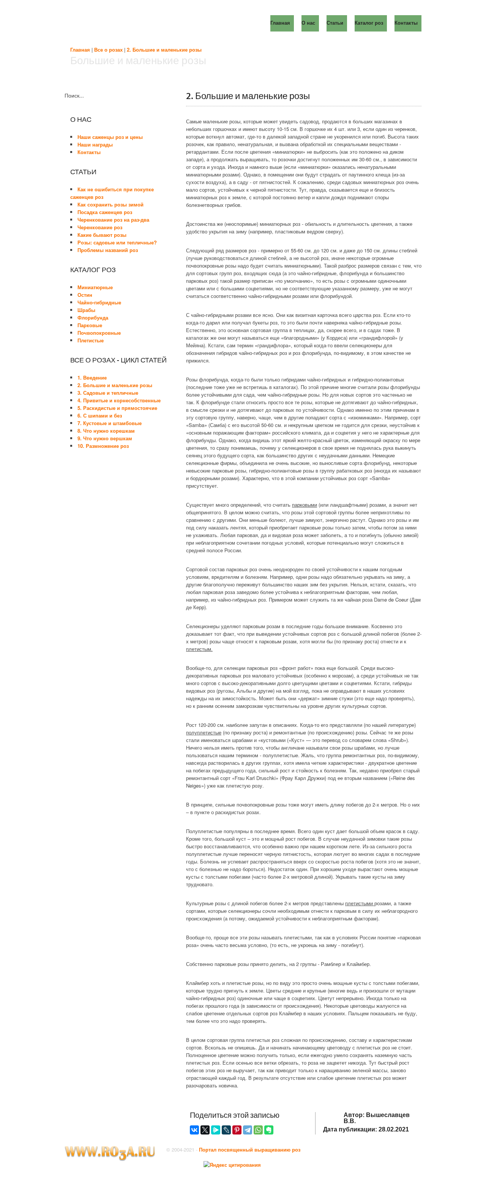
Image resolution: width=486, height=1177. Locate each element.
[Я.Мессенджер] (215, 1129)
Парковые (89, 325)
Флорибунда (92, 317)
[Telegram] (247, 1129)
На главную (135, 23)
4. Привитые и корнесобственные (119, 400)
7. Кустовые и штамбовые (109, 423)
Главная (80, 49)
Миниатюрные (95, 287)
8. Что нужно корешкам (106, 430)
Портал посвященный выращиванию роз (249, 1149)
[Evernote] (268, 1129)
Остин (84, 294)
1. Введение (92, 377)
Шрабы (86, 310)
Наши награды (95, 144)
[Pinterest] (236, 1129)
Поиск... (74, 95)
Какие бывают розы (101, 234)
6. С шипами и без (99, 415)
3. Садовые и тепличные (107, 392)
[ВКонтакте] (194, 1129)
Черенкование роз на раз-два (113, 219)
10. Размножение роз (103, 445)
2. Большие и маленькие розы (164, 49)
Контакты (89, 152)
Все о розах (108, 49)
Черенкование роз (99, 227)
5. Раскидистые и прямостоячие (117, 407)
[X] (205, 1129)
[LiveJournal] (226, 1129)
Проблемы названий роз (107, 250)
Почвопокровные (99, 332)
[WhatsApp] (258, 1129)
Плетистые (90, 340)
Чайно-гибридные (99, 302)
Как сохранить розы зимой (110, 204)
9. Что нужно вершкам (104, 438)
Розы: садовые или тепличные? (117, 242)
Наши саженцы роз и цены (110, 136)
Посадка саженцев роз (104, 212)
